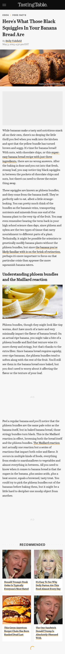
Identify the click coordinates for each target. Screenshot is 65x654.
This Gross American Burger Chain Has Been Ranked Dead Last (16, 631)
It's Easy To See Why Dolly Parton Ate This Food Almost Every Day (48, 585)
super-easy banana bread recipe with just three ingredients (30, 156)
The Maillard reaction (46, 443)
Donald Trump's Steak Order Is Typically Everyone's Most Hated (16, 585)
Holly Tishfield (14, 41)
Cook (5, 15)
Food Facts (19, 15)
